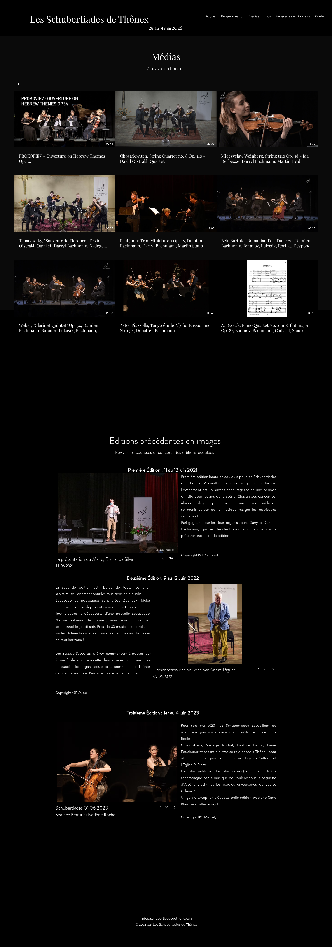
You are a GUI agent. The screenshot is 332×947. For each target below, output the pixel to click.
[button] (20, 84)
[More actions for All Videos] (20, 84)
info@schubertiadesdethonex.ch (166, 919)
